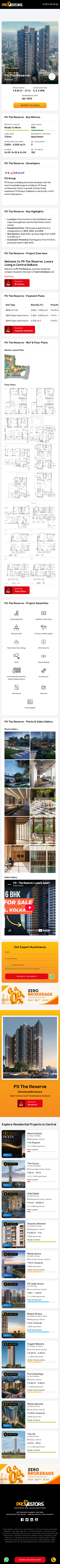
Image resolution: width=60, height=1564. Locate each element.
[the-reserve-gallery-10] (43, 859)
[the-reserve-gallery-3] (17, 774)
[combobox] (8, 965)
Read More (9, 276)
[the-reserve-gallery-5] (17, 802)
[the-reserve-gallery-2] (43, 745)
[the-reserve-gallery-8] (43, 830)
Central (38, 272)
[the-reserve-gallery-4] (43, 774)
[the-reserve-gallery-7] (17, 830)
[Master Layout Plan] (17, 366)
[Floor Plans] (17, 401)
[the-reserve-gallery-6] (43, 802)
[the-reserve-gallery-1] (17, 745)
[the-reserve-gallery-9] (17, 859)
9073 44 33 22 (51, 4)
